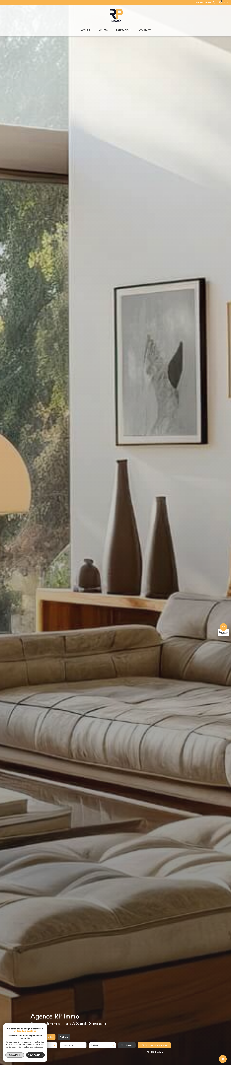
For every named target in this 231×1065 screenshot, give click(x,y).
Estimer (64, 1037)
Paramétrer (14, 1055)
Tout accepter (35, 1055)
